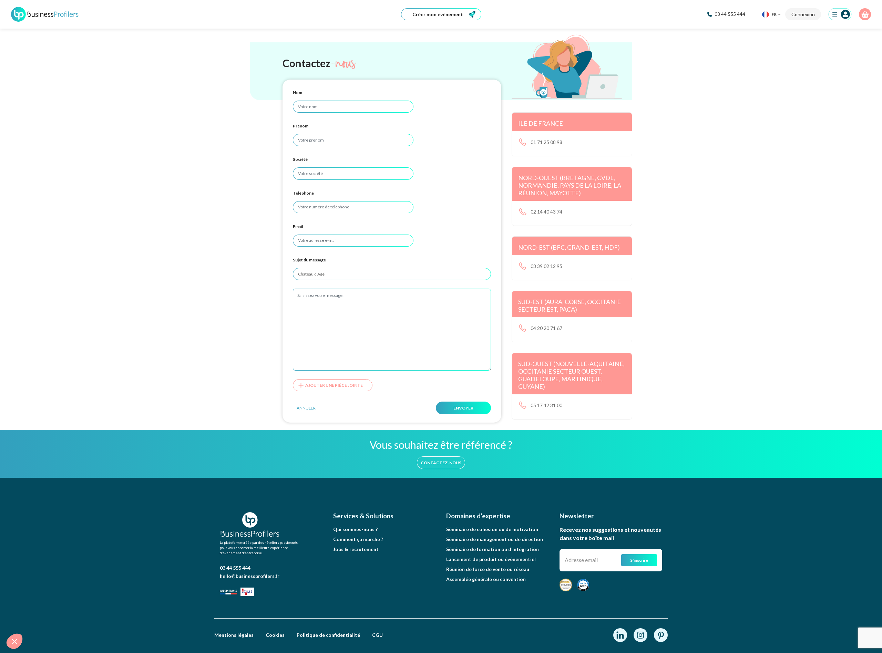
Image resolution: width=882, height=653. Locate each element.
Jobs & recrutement (356, 549)
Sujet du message (309, 259)
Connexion (803, 14)
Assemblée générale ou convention (486, 579)
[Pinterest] (661, 634)
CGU (377, 635)
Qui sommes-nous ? (355, 529)
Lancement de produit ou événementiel (491, 559)
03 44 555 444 (235, 568)
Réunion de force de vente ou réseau (487, 569)
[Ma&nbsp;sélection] (865, 14)
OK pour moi (127, 618)
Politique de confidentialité (328, 635)
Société (300, 159)
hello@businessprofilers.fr (249, 576)
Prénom (300, 125)
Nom (297, 92)
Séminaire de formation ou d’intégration (492, 549)
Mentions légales (234, 635)
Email (298, 226)
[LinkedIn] (620, 634)
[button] (14, 641)
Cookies (275, 635)
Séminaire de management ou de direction (494, 539)
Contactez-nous (441, 462)
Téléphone (303, 193)
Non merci (31, 618)
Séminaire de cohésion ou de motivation (492, 529)
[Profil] (840, 14)
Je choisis (79, 618)
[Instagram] (641, 634)
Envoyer (463, 408)
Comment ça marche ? (358, 539)
